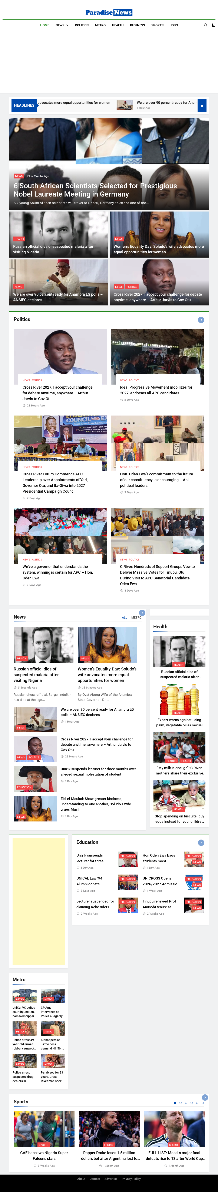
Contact (95, 1179)
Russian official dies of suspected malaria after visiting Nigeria (36, 675)
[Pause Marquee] (202, 105)
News (60, 25)
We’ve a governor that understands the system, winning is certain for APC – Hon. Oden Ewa (58, 572)
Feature (172, 761)
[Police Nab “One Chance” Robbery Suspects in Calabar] (109, 164)
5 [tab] (197, 1103)
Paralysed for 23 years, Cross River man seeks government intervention (52, 1081)
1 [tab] (175, 1103)
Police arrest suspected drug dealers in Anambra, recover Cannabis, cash (24, 1081)
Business (137, 25)
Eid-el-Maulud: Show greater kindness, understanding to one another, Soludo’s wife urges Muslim (96, 804)
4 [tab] (192, 1103)
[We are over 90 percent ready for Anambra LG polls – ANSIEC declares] (81, 105)
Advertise (111, 1179)
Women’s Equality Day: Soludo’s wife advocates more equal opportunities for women (107, 675)
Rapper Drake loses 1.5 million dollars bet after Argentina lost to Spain (109, 1158)
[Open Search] (205, 25)
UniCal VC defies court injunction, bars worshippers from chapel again (24, 1016)
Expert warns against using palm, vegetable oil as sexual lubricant (179, 725)
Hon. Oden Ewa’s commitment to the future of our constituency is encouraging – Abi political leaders (156, 480)
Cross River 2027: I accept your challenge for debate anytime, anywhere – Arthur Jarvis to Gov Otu (58, 393)
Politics (82, 25)
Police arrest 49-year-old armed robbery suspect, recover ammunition (24, 1048)
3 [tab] (186, 1103)
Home (44, 25)
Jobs (174, 25)
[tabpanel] (44, 1139)
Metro (100, 25)
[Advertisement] (109, 63)
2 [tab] (180, 1103)
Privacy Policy (131, 1179)
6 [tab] (203, 1103)
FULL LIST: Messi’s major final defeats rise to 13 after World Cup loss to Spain (174, 1158)
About (81, 1179)
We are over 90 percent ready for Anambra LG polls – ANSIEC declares (147, 103)
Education (24, 787)
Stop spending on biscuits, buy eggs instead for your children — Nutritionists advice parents (179, 821)
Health (118, 25)
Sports (157, 25)
